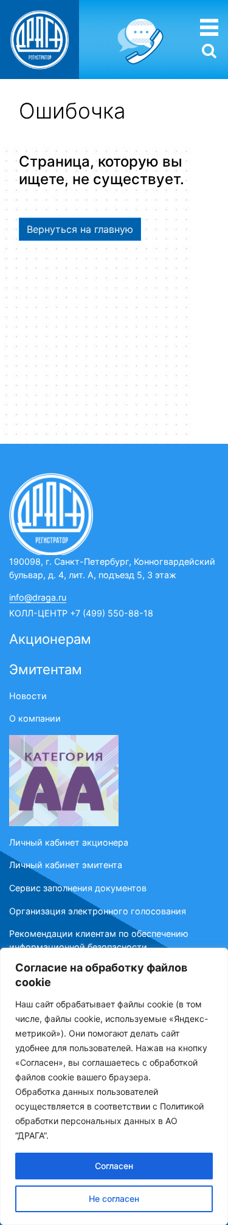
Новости (28, 696)
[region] (114, 1086)
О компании (35, 718)
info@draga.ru (37, 597)
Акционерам (50, 639)
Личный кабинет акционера (68, 842)
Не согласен (114, 1198)
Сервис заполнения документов (78, 888)
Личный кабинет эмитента (65, 865)
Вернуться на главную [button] (80, 229)
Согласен (114, 1166)
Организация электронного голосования (97, 911)
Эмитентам (45, 669)
